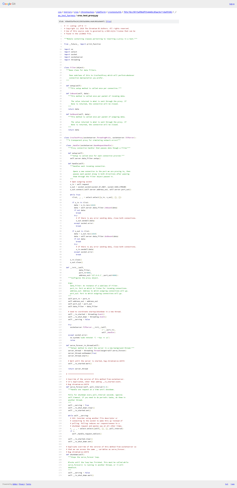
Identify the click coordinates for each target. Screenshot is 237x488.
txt (226, 484)
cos (60, 12)
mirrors (68, 12)
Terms (28, 484)
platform (101, 12)
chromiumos (87, 12)
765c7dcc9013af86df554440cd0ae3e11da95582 (148, 12)
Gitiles (14, 484)
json (233, 484)
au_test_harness (66, 15)
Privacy (21, 484)
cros (76, 12)
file (109, 21)
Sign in (232, 4)
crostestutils (114, 12)
